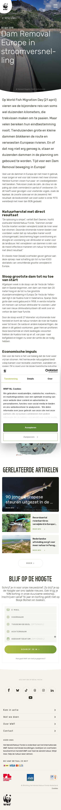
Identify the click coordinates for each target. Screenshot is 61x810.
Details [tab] (30, 378)
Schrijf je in (29, 649)
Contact (8, 731)
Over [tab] (50, 378)
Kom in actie (11, 710)
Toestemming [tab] (11, 378)
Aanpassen (28, 437)
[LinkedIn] (52, 690)
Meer (29, 563)
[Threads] (34, 690)
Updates (9, 18)
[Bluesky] (17, 690)
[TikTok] (26, 690)
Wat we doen (11, 717)
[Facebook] (8, 690)
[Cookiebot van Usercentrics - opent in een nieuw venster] (45, 371)
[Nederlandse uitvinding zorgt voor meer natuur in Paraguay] (30, 544)
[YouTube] (30, 697)
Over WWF (9, 724)
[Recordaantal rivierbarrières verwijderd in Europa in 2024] (30, 523)
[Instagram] (43, 690)
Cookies (55, 788)
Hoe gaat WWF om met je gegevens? (30, 659)
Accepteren (30, 427)
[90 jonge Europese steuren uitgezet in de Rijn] (30, 494)
